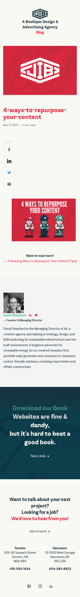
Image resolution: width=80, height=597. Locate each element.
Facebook (29, 586)
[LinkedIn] (9, 161)
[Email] (9, 184)
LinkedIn (51, 586)
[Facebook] (9, 149)
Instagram (40, 586)
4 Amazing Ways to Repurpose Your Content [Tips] (42, 261)
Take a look (38, 456)
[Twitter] (9, 173)
